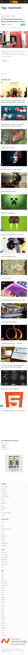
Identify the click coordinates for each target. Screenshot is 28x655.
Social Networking (6, 512)
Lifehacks (7, 16)
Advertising (4, 486)
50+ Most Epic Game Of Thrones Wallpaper (11, 169)
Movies (3, 618)
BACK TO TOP (24, 653)
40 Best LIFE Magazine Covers (8, 256)
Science (3, 625)
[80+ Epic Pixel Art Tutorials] (14, 136)
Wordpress (4, 545)
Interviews (4, 559)
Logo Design (4, 562)
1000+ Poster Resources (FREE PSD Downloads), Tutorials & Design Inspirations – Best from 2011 (13, 101)
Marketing (4, 507)
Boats (2, 573)
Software (3, 627)
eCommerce (4, 493)
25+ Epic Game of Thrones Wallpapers (10, 388)
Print (2, 566)
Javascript (4, 536)
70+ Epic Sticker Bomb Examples (9, 321)
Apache (3, 522)
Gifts (2, 604)
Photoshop (4, 564)
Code (2, 526)
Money (3, 616)
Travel (13, 16)
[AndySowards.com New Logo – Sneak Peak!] (14, 332)
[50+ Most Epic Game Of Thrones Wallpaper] (14, 158)
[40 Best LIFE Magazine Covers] (14, 245)
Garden (3, 599)
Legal (2, 505)
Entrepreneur (5, 496)
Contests (3, 552)
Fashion (3, 590)
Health (3, 606)
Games (3, 597)
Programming (4, 543)
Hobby (2, 609)
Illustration (4, 554)
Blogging (3, 489)
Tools (2, 632)
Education (3, 580)
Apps (2, 524)
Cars (2, 16)
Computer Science (6, 529)
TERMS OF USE (9, 651)
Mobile (3, 540)
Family (2, 587)
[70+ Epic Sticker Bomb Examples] (14, 311)
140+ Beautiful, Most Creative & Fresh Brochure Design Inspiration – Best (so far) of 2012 (12, 125)
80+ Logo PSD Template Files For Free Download (13, 410)
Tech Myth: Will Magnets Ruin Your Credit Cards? (13, 300)
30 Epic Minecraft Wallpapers (8, 213)
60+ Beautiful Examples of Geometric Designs (12, 234)
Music (2, 620)
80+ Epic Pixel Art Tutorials (7, 147)
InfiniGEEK (3, 445)
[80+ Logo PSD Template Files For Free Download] (14, 399)
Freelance (4, 503)
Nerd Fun (3, 623)
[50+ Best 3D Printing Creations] (14, 180)
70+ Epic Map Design (6, 278)
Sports (3, 630)
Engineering (4, 585)
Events (3, 498)
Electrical (4, 583)
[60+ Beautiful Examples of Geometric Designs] (14, 223)
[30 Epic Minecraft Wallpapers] (14, 202)
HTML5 (2, 533)
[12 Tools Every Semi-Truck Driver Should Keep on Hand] (14, 39)
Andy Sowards (8, 24)
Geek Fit (3, 601)
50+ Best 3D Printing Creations (8, 191)
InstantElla (3, 447)
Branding (3, 491)
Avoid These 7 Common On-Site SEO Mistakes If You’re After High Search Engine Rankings (13, 366)
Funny (2, 594)
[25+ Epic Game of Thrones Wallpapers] (14, 378)
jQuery (3, 538)
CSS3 (2, 531)
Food (2, 592)
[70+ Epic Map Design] (14, 267)
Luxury (3, 613)
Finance (3, 500)
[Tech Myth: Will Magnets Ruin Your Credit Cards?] (14, 289)
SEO (2, 510)
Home (2, 611)
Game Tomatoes (5, 443)
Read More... (5, 60)
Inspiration (4, 557)
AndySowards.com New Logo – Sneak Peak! (12, 343)
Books (2, 576)
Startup (3, 515)
